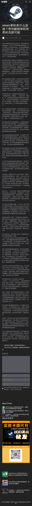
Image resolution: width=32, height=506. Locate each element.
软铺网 (4, 2)
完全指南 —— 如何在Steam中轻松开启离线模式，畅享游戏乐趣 (17, 415)
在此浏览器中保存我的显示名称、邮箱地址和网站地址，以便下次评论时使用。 (16, 388)
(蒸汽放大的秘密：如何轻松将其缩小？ (15, 345)
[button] (26, 2)
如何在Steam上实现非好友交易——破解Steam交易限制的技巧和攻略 (16, 407)
